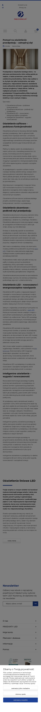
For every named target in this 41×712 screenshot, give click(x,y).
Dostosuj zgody (21, 694)
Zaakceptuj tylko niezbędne (20, 688)
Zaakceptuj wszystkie (20, 700)
